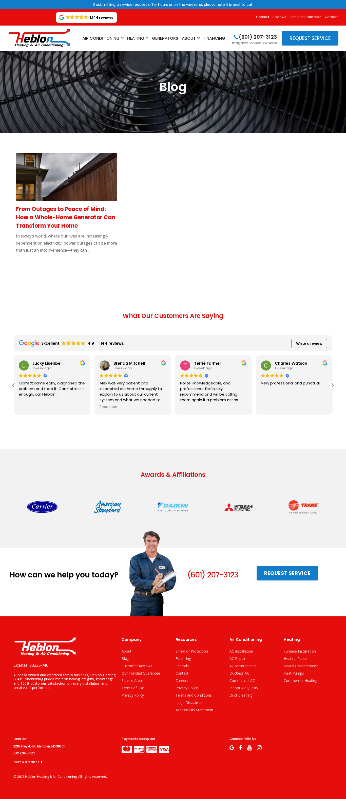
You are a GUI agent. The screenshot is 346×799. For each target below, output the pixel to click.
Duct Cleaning (240, 695)
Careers (331, 16)
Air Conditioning (101, 38)
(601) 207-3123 (212, 574)
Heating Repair (296, 658)
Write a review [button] (309, 343)
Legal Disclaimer (189, 702)
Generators (165, 38)
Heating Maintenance (301, 665)
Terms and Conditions (194, 695)
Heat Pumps (294, 673)
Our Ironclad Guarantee (141, 673)
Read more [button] (109, 407)
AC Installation (241, 651)
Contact (262, 16)
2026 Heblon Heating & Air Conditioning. (47, 776)
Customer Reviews (137, 665)
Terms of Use (133, 687)
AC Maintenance (242, 665)
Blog (125, 658)
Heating (135, 38)
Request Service (310, 38)
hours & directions (26, 762)
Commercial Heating (300, 680)
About (189, 38)
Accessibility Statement (194, 709)
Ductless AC (239, 673)
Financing (214, 38)
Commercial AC (242, 680)
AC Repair (237, 658)
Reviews (279, 16)
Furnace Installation (300, 651)
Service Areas (133, 680)
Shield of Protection (305, 16)
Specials (182, 665)
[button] (332, 385)
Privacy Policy (133, 695)
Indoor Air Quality (243, 687)
